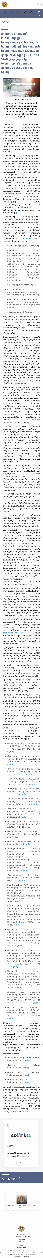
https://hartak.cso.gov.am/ (13, 633)
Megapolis (26, 1256)
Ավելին (21, 1163)
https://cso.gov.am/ (10, 627)
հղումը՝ (11, 751)
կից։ (17, 212)
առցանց (27, 238)
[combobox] (39, 4)
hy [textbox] (38, 4)
